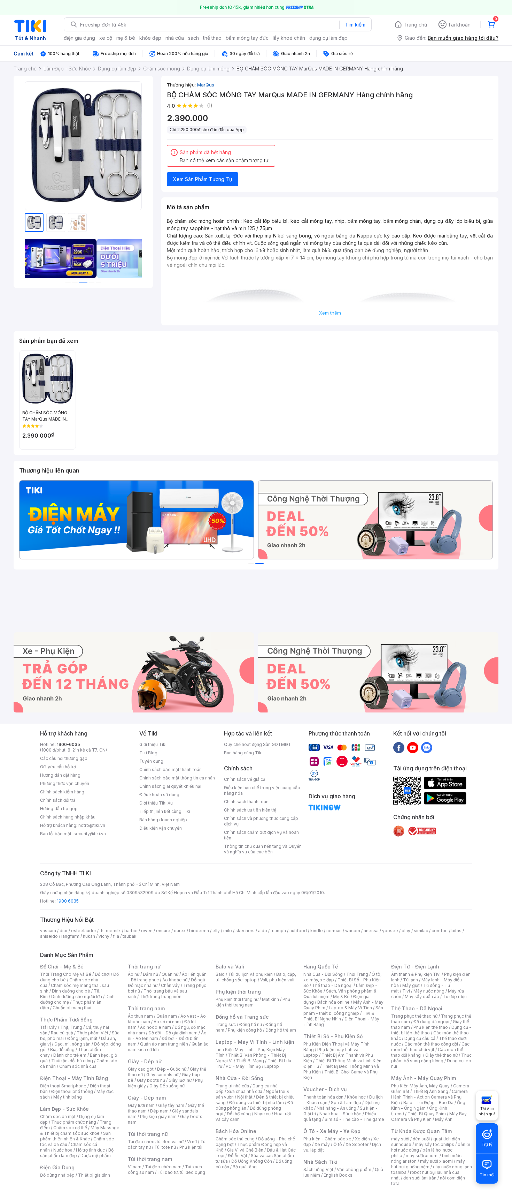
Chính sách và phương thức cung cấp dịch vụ (261, 821)
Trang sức (226, 1024)
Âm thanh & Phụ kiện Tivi (416, 974)
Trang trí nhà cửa (232, 1085)
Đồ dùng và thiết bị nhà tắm (256, 1102)
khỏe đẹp (150, 38)
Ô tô (337, 1144)
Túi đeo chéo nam (163, 1166)
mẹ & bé (125, 38)
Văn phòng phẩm (354, 1169)
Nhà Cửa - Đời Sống (239, 1078)
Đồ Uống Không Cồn (251, 1161)
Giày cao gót (141, 1069)
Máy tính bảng (67, 1097)
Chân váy (170, 985)
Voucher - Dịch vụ (325, 1089)
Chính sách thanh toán (246, 801)
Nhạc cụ (262, 1113)
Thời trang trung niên (160, 996)
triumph (278, 930)
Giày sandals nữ (162, 1074)
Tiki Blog (148, 752)
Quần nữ (170, 974)
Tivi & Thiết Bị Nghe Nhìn (338, 1016)
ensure (163, 930)
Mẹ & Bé (341, 996)
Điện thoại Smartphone (63, 1085)
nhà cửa (174, 38)
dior (64, 930)
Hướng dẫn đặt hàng (60, 775)
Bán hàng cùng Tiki (243, 752)
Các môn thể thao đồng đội (431, 1044)
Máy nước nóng (428, 991)
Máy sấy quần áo (422, 996)
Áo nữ (133, 974)
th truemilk (110, 930)
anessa (371, 930)
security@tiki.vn (89, 833)
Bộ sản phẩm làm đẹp (77, 1152)
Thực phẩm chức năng (73, 1122)
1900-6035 (68, 744)
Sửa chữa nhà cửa (244, 1091)
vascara (48, 930)
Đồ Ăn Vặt (237, 1155)
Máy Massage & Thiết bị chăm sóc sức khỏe (79, 1130)
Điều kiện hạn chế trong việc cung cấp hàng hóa (262, 790)
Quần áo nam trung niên (164, 1044)
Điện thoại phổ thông (72, 1091)
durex (180, 930)
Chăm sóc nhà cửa (77, 1066)
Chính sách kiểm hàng (62, 791)
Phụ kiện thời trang (238, 992)
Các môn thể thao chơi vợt (430, 1046)
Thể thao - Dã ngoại (332, 985)
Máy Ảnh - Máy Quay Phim (423, 1078)
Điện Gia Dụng (57, 1167)
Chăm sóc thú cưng (235, 1138)
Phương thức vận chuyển (64, 783)
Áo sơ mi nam (167, 1021)
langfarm (70, 936)
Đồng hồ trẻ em (280, 1030)
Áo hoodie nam (155, 1027)
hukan (89, 936)
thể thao (212, 38)
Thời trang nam (146, 1008)
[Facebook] (398, 747)
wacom (352, 930)
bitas (456, 930)
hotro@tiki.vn (91, 825)
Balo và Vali (230, 967)
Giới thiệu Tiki (152, 744)
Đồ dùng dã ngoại (431, 1021)
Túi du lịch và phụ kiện (250, 974)
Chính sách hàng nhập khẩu (67, 817)
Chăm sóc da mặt (58, 1116)
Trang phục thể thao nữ (414, 1016)
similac (421, 930)
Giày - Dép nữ (145, 1061)
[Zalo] (426, 747)
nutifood (298, 930)
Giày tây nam (171, 1105)
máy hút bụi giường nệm (428, 1164)
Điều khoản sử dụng (159, 794)
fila (116, 936)
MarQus (205, 85)
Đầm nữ (150, 974)
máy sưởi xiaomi (436, 1161)
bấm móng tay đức (247, 38)
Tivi (406, 991)
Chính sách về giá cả (244, 779)
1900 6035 (68, 901)
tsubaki (130, 936)
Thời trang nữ (144, 967)
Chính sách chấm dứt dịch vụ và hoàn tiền (261, 835)
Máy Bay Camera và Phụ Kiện (429, 1116)
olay (406, 930)
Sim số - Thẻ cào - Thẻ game (354, 1119)
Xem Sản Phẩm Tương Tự (202, 179)
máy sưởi (400, 1138)
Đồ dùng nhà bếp (57, 1175)
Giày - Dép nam (147, 1098)
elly (216, 930)
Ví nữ (192, 1141)
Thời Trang (357, 974)
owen (147, 930)
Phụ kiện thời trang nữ (237, 999)
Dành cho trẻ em (69, 1055)
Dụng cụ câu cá (419, 1038)
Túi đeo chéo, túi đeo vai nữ (156, 1141)
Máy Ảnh (443, 1119)
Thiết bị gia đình (94, 1175)
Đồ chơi (102, 974)
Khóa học (356, 1097)
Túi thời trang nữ (148, 1134)
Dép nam (159, 1111)
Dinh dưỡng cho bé (71, 991)
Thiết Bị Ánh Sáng (430, 1091)
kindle (316, 930)
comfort (440, 930)
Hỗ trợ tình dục (90, 1150)
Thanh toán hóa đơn (323, 1097)
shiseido (49, 936)
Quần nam (166, 1016)
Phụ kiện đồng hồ (245, 1030)
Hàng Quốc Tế (320, 967)
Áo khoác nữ (174, 979)
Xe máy (322, 1144)
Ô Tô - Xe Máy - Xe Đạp (331, 1131)
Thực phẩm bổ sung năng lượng (431, 1058)
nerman (334, 930)
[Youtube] (412, 747)
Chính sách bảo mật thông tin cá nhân (177, 777)
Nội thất (245, 1097)
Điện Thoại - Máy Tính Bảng (74, 1078)
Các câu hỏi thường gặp (63, 758)
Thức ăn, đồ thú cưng (72, 1060)
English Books (338, 1175)
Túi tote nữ (165, 1147)
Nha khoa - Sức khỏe (340, 1113)
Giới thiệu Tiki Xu (156, 803)
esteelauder (83, 930)
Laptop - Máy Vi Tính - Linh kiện (255, 1042)
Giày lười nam (141, 1105)
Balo (220, 974)
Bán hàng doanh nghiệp (163, 819)
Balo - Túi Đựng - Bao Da (428, 1102)
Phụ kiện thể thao (430, 1027)
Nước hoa (62, 1150)
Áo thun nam (140, 1016)
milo (227, 930)
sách (193, 38)
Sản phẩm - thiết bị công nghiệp (343, 1010)
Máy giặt (411, 985)
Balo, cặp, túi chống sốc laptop (256, 977)
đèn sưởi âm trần (419, 1177)
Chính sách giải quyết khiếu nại (170, 786)
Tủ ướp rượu (455, 996)
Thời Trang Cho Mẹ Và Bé (65, 974)
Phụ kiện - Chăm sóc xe (327, 1138)
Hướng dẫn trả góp (59, 808)
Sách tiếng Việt (318, 1169)
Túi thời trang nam (150, 1159)
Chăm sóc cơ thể (70, 1127)
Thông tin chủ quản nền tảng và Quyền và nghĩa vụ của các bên (263, 849)
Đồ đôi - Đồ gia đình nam (172, 1032)
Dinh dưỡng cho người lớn (76, 996)
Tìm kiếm (355, 25)
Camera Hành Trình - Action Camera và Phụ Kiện (429, 1097)
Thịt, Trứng (71, 1027)
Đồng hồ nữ (250, 1024)
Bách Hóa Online (236, 1131)
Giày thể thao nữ (441, 1055)
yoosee (390, 930)
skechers (245, 930)
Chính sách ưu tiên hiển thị (250, 810)
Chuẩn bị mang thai (72, 1007)
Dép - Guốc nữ (171, 1069)
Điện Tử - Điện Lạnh (415, 967)
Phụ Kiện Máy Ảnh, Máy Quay (420, 1085)
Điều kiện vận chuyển (160, 828)
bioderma (199, 930)
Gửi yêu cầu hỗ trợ (58, 766)
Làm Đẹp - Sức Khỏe (64, 1109)
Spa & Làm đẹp (346, 1102)
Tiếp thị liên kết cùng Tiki (164, 811)
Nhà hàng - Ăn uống (336, 1108)
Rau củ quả (62, 1032)
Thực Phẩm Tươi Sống (66, 1020)
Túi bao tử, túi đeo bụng (181, 1172)
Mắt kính (270, 999)
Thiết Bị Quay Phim (427, 1113)
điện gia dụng (79, 38)
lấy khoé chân (289, 38)
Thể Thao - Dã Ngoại (416, 1008)
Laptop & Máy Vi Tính (350, 1007)
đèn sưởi (421, 1138)
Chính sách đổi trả (58, 800)
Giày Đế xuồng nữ (167, 1085)
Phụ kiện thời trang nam (253, 1002)
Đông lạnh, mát (82, 1038)
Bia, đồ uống (62, 1049)
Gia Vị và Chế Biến (245, 1150)
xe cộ (105, 38)
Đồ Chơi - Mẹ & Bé (62, 967)
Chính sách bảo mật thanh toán (170, 769)
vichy (104, 936)
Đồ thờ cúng (239, 1113)
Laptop (271, 1066)
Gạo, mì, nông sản (72, 1044)
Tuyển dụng (151, 761)
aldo (262, 930)
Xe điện (362, 1138)
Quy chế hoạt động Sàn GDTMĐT (257, 744)
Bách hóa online (333, 1002)
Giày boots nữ (151, 1080)
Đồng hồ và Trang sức (242, 1017)
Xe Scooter (357, 1144)
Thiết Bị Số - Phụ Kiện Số (333, 1036)
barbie (131, 930)
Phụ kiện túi (190, 1147)
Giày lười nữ (180, 1080)
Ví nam (134, 1166)
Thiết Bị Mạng (250, 1060)
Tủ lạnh (410, 979)
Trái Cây (48, 1027)
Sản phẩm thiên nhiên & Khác (75, 1136)
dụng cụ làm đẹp (328, 38)
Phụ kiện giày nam (158, 1116)
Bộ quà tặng (245, 1166)
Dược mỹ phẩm (95, 1155)
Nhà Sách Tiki (320, 1162)
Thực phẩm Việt (92, 1032)
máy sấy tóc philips (434, 1144)
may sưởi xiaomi (422, 1155)
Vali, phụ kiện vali (277, 979)
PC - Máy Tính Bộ (243, 1066)
